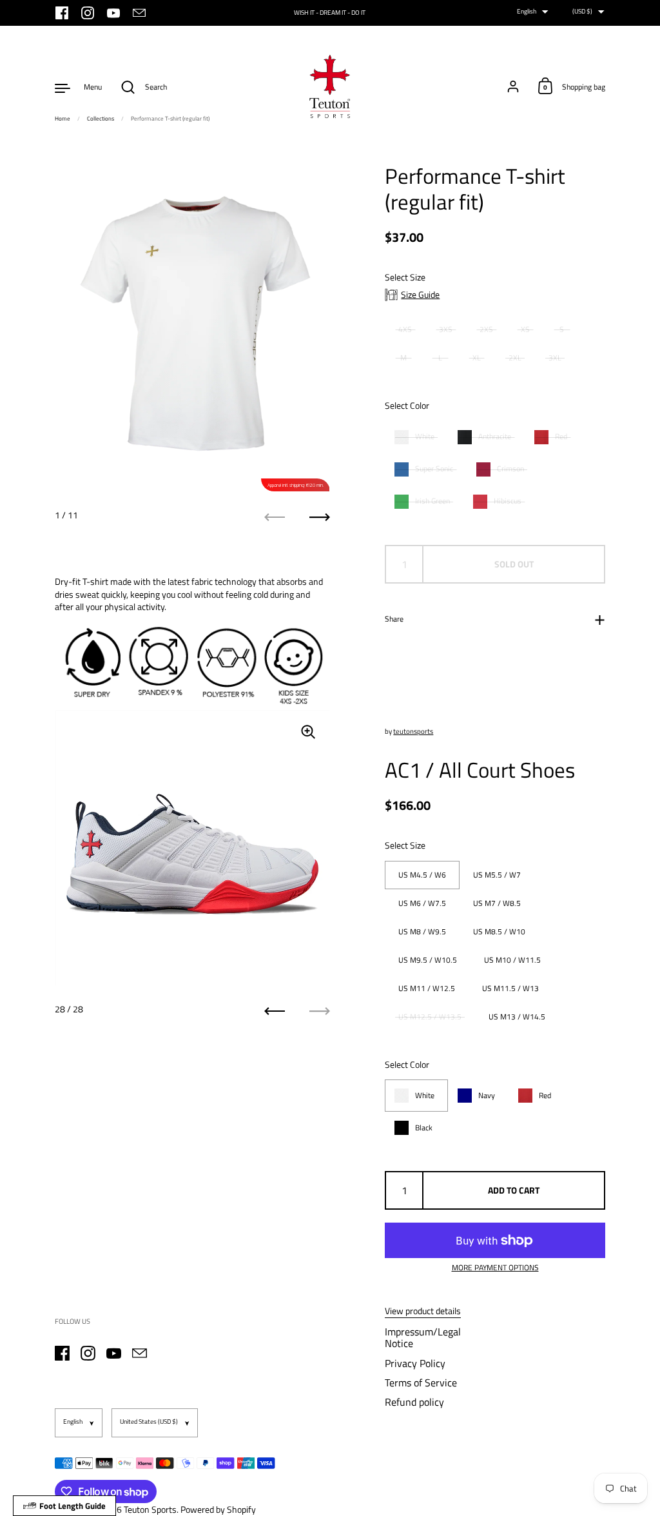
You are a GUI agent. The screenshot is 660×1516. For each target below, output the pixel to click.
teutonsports (413, 731)
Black (423, 1128)
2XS (486, 329)
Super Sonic (434, 469)
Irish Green (432, 501)
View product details (423, 1310)
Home (62, 118)
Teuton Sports (150, 1509)
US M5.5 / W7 (497, 875)
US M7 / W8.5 (497, 903)
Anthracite (494, 436)
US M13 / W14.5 (517, 1016)
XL (476, 357)
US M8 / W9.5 (422, 931)
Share (394, 619)
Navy (486, 1095)
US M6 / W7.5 (422, 903)
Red (561, 436)
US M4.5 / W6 (422, 875)
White (424, 436)
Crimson (510, 469)
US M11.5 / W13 (510, 988)
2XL (515, 357)
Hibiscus (507, 501)
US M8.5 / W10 (499, 931)
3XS (445, 329)
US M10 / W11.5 (512, 960)
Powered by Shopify (218, 1509)
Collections (100, 118)
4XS (405, 329)
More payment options (495, 1268)
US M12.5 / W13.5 (429, 1016)
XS (525, 329)
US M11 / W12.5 (426, 988)
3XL (554, 357)
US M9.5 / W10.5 (427, 960)
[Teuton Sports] (329, 87)
